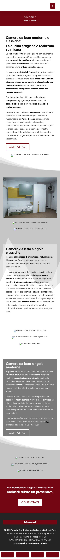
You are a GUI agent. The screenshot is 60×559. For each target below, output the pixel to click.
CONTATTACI (17, 146)
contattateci (11, 125)
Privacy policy (20, 543)
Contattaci (30, 502)
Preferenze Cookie (38, 543)
